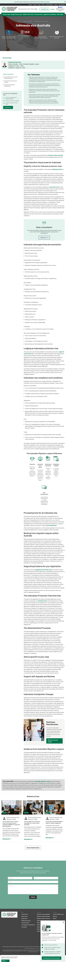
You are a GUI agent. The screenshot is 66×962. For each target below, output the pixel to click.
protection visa (54, 187)
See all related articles (33, 847)
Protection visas (25, 922)
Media (39, 4)
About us (55, 916)
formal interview (42, 601)
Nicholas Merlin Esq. (15, 62)
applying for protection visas (44, 569)
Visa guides (24, 926)
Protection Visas (38, 14)
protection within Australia (55, 155)
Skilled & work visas (26, 920)
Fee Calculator (62, 4)
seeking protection (57, 169)
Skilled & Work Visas (28, 14)
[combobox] (5, 960)
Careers (55, 4)
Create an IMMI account (58, 914)
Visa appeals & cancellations (28, 924)
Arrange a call (43, 237)
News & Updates (49, 4)
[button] (6, 14)
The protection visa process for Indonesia (10, 81)
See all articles (7, 58)
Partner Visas (6, 14)
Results (43, 4)
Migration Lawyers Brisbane (43, 916)
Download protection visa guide (51, 958)
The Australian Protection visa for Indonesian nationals (11, 77)
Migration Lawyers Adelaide (43, 914)
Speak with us (8, 107)
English (4, 960)
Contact (53, 9)
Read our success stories (53, 741)
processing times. (52, 525)
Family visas (24, 918)
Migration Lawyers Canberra (43, 918)
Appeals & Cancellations (50, 14)
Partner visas (24, 914)
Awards (35, 4)
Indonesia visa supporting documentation (9, 85)
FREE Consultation (45, 1)
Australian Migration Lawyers (43, 781)
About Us (30, 4)
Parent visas (24, 916)
